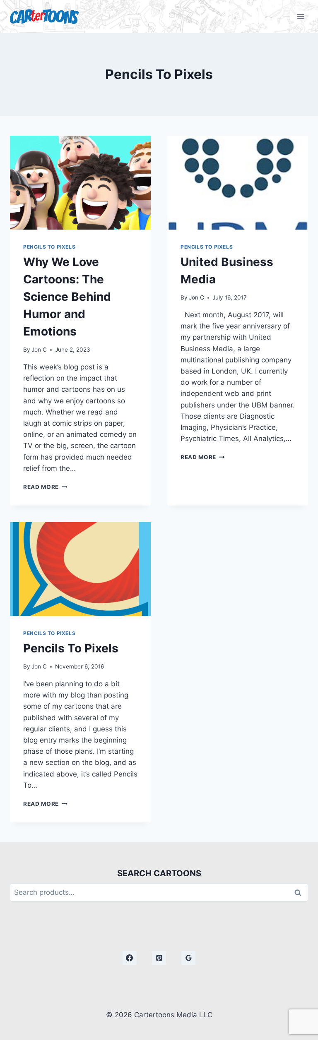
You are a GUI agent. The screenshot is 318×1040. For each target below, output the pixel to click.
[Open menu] (300, 16)
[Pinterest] (159, 958)
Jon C (39, 349)
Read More (45, 487)
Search (300, 892)
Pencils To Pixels (49, 247)
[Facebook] (130, 958)
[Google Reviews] (188, 958)
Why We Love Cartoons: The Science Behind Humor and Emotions (67, 296)
